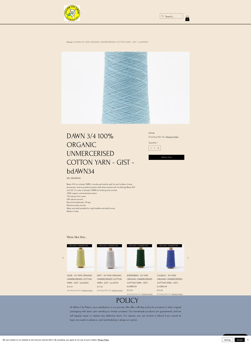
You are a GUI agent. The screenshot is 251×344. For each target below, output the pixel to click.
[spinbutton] (154, 148)
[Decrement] (151, 148)
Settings (227, 340)
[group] (126, 269)
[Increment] (158, 148)
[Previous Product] (63, 257)
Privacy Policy (103, 340)
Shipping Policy (172, 137)
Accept (240, 340)
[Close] (247, 340)
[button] (187, 18)
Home (70, 42)
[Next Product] (188, 257)
